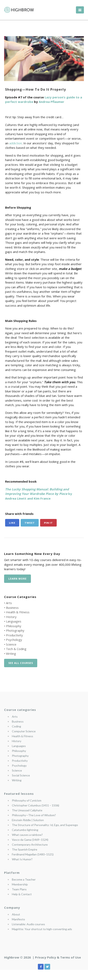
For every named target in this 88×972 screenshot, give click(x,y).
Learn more (17, 578)
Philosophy (13, 626)
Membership (20, 884)
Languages (13, 621)
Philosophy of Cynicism (26, 800)
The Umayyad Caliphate (27, 810)
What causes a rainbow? (27, 834)
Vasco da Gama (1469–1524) (30, 839)
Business (12, 608)
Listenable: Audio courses (28, 924)
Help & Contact (22, 894)
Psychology (14, 640)
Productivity (14, 635)
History (11, 617)
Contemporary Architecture (30, 844)
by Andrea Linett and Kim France (38, 493)
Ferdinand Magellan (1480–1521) (33, 854)
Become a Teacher (24, 879)
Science (11, 644)
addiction (15, 143)
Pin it (48, 522)
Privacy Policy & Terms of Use (58, 957)
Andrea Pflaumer (51, 102)
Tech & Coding (16, 649)
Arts (9, 603)
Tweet (30, 522)
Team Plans (19, 889)
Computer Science (24, 731)
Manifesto (18, 919)
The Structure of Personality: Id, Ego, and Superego (45, 825)
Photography (15, 630)
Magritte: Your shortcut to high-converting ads (42, 929)
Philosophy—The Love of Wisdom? (34, 815)
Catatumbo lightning (25, 830)
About (16, 914)
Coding (16, 726)
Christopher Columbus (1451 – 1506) (35, 805)
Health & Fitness (17, 612)
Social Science (21, 775)
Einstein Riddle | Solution (28, 820)
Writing (11, 653)
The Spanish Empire (24, 849)
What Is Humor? (22, 859)
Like (12, 522)
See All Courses (20, 663)
